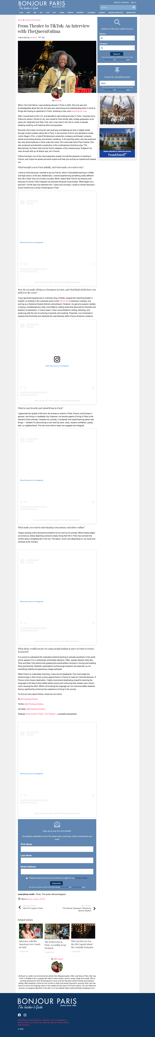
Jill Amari (33, 37)
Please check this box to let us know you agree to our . (58, 877)
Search (116, 53)
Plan (21, 12)
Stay (28, 12)
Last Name (26, 855)
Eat (41, 12)
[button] (31, 944)
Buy (54, 12)
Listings (102, 12)
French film (64, 301)
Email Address (28, 866)
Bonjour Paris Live (115, 12)
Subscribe (56, 883)
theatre (36, 899)
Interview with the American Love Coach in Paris (29, 944)
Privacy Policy (81, 877)
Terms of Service (77, 887)
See (35, 12)
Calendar (91, 12)
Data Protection (24, 1025)
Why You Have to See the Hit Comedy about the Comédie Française (82, 944)
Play (47, 12)
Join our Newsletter (58, 1020)
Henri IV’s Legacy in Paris (33, 907)
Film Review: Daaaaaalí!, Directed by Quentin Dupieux (77, 908)
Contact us (37, 1022)
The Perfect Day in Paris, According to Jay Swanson (55, 944)
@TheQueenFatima (29, 699)
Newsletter (131, 12)
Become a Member (121, 2)
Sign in (133, 2)
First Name (26, 844)
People (70, 12)
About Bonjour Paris (25, 1020)
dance (30, 899)
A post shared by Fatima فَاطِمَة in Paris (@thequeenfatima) (57, 282)
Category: (104, 43)
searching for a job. (79, 111)
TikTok (42, 899)
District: (103, 33)
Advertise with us (49, 1022)
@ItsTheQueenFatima (33, 704)
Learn (61, 12)
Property (80, 12)
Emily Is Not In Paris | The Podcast (40, 713)
